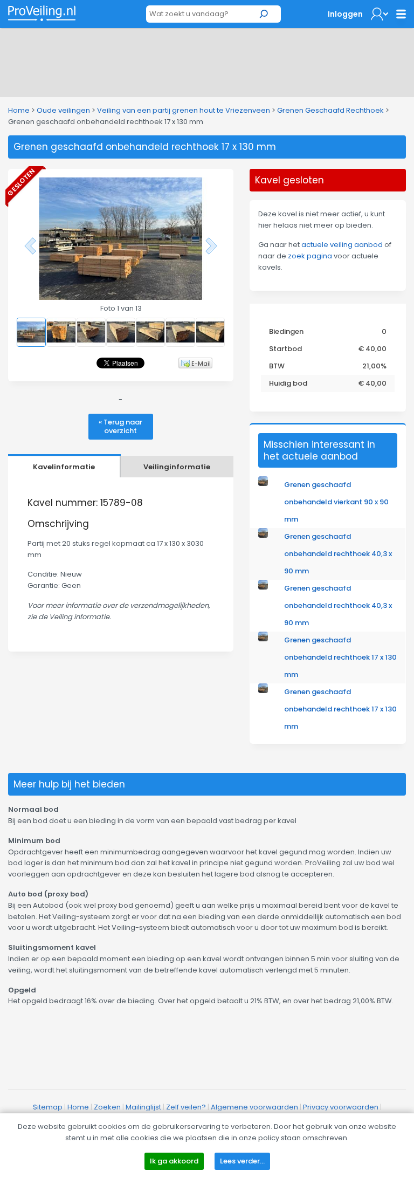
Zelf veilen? (186, 1107)
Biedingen (286, 331)
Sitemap (48, 1107)
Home (19, 110)
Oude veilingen (63, 110)
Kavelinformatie (64, 467)
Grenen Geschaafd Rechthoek (330, 110)
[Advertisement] (207, 60)
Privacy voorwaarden (340, 1107)
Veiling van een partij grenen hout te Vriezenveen (183, 110)
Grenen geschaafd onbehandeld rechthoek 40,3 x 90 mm (338, 553)
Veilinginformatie (176, 467)
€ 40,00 (372, 349)
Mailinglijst (143, 1107)
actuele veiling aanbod (342, 244)
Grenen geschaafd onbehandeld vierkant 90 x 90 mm (336, 502)
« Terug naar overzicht (120, 426)
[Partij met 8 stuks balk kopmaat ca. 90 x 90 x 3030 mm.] (263, 483)
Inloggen (345, 14)
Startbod (285, 349)
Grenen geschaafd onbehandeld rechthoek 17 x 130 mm (340, 657)
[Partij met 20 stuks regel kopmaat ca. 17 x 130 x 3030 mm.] (263, 639)
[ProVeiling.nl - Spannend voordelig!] (41, 13)
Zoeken (107, 1107)
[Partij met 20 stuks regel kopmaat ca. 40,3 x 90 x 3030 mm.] (263, 535)
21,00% (374, 366)
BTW (277, 366)
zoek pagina (310, 256)
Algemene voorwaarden (254, 1107)
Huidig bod (288, 383)
